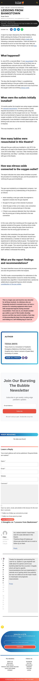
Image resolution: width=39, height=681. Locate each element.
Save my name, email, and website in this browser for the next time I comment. (19, 509)
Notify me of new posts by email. (12, 516)
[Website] (26, 357)
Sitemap (10, 670)
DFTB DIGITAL (10, 665)
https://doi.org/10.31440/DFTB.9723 (10, 25)
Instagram (29, 665)
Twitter (29, 663)
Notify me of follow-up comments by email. (15, 513)
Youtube (29, 668)
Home (2, 7)
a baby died (29, 39)
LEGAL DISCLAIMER (10, 668)
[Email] (23, 357)
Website (3, 476)
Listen (29, 670)
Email (3, 468)
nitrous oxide (25, 88)
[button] (11, 29)
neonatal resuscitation (10, 108)
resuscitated (29, 61)
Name (3, 461)
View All (7, 7)
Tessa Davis (5, 16)
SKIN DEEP (10, 663)
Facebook (29, 661)
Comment (4, 483)
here (35, 46)
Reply (15, 548)
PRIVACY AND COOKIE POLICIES (10, 666)
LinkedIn (29, 666)
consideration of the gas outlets (11, 284)
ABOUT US (10, 661)
